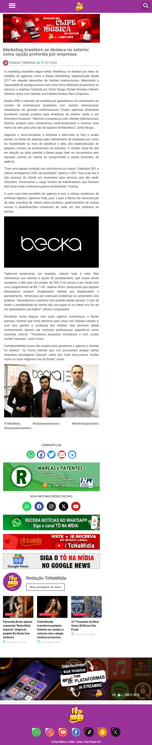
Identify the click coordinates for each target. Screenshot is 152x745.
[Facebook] (39, 506)
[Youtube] (75, 506)
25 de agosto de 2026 (16, 642)
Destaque (80, 614)
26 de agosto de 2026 (50, 642)
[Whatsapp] (27, 506)
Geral (9, 614)
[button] (12, 5)
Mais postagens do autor (45, 587)
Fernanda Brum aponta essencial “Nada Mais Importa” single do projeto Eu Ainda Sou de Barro (17, 629)
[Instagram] (51, 506)
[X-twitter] (63, 506)
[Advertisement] (127, 41)
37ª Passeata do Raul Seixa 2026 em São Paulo (85, 625)
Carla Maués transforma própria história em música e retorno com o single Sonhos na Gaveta (50, 629)
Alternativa (47, 614)
